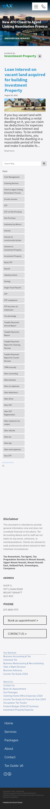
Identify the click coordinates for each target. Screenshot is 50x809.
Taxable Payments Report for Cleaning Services (12, 344)
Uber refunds (9, 430)
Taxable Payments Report (11, 333)
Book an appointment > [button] (23, 620)
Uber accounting (11, 373)
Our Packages (10, 692)
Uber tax (7, 437)
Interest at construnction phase (12, 238)
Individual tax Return (13, 224)
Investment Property (13, 256)
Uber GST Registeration (9, 413)
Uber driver (8, 399)
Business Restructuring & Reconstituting (23, 663)
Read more (9, 150)
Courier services (10, 199)
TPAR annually (10, 367)
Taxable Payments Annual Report (11, 324)
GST (6, 205)
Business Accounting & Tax (17, 656)
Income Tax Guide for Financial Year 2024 (24, 699)
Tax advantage (10, 316)
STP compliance (10, 300)
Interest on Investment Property (13, 248)
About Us (8, 681)
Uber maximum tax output (12, 422)
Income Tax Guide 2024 (15, 673)
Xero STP (8, 455)
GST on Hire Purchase (13, 212)
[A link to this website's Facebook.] (5, 774)
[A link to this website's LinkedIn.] (9, 774)
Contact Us (9, 685)
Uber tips (8, 443)
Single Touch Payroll (12, 287)
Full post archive (8, 462)
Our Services (9, 652)
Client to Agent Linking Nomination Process (13, 191)
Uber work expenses (12, 449)
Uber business (10, 380)
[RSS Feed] (3, 466)
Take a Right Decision (14, 666)
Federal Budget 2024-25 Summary (21, 706)
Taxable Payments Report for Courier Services (11, 357)
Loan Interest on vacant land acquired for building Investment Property (25, 80)
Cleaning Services (11, 183)
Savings (7, 281)
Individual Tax (10, 659)
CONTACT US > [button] (17, 633)
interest (7, 230)
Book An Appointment (14, 688)
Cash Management (11, 177)
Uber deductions (11, 392)
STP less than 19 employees (11, 308)
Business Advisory (12, 670)
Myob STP (8, 262)
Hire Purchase (10, 218)
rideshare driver (10, 275)
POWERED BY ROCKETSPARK (12, 802)
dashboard (20, 791)
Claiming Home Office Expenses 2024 (22, 695)
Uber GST (8, 405)
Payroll (7, 268)
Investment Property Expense (18, 709)
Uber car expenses (11, 386)
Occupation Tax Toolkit (15, 702)
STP (5, 294)
